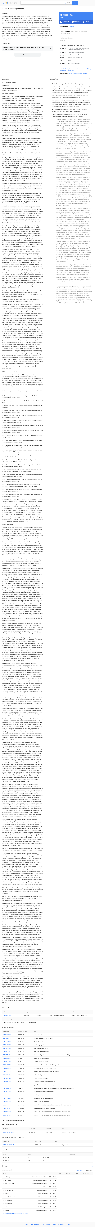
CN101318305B (7, 1085)
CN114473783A (7, 1075)
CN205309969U (7, 1068)
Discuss (85, 73)
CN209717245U (7, 1105)
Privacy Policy (61, 1224)
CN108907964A (7, 1051)
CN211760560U (7, 1045)
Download (81, 1170)
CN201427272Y (7, 1108)
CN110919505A (7, 1048)
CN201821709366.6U (8, 1132)
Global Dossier (78, 73)
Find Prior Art (77, 21)
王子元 (67, 29)
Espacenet (70, 73)
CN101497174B (7, 1065)
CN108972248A (7, 1015)
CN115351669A (7, 1055)
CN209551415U (7, 1081)
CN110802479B (7, 1078)
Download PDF (66, 21)
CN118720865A (7, 1088)
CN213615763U (7, 1101)
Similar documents (82, 69)
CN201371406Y (7, 1071)
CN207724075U (7, 1115)
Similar (87, 21)
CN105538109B (7, 1034)
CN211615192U (7, 1041)
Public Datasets (46, 1224)
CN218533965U (7, 1091)
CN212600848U (7, 1038)
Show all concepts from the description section (15, 1213)
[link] (6, 1176)
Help (69, 1224)
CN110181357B (7, 1111)
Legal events (72, 69)
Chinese (72, 26)
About (26, 1224)
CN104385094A (7, 1058)
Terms (54, 1224)
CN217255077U (7, 1098)
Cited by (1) (66, 69)
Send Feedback (35, 1224)
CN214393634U (7, 1095)
